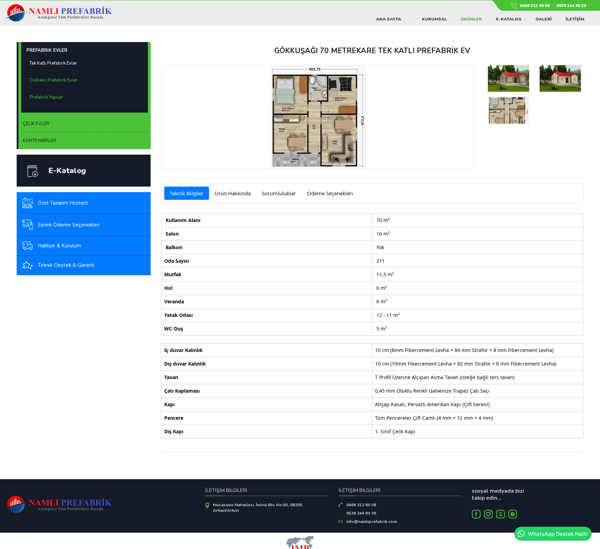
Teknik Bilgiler (186, 193)
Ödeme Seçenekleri (330, 193)
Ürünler (471, 19)
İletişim (575, 19)
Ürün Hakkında (233, 193)
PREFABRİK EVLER (46, 50)
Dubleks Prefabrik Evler (53, 80)
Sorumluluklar (279, 193)
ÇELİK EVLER (36, 124)
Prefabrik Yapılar (46, 97)
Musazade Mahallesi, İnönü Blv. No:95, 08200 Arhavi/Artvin (257, 507)
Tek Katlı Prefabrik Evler (53, 63)
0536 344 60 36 (571, 5)
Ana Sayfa (388, 19)
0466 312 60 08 (535, 5)
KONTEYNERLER (39, 141)
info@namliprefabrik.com (371, 521)
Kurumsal (434, 19)
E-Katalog (509, 19)
